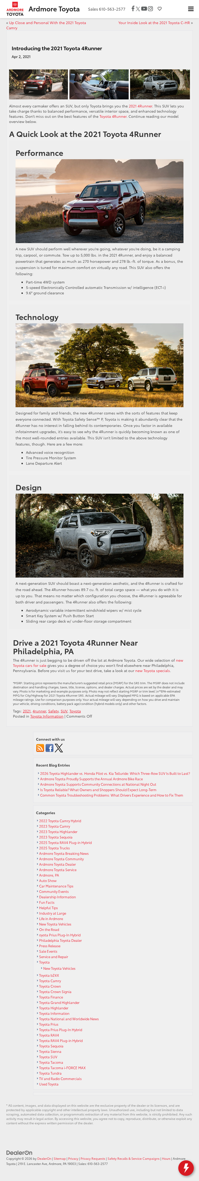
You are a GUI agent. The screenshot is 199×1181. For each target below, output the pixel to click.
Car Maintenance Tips (56, 886)
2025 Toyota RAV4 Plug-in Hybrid (65, 842)
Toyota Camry (50, 980)
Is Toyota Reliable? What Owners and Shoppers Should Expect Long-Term (98, 789)
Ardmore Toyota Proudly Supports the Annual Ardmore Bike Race (91, 778)
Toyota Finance (51, 997)
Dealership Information (57, 896)
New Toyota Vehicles (55, 924)
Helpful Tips (48, 907)
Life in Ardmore (51, 918)
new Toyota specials (152, 670)
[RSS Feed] (40, 747)
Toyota (75, 710)
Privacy (73, 1158)
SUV (64, 710)
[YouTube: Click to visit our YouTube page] (144, 8)
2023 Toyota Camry (54, 826)
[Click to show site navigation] (190, 9)
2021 (27, 710)
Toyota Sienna (50, 1051)
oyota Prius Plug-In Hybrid (60, 934)
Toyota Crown (50, 986)
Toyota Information (46, 716)
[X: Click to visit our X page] (138, 8)
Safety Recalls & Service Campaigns (134, 1158)
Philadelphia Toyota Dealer (60, 940)
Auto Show (47, 880)
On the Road (49, 929)
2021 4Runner (140, 105)
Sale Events (48, 951)
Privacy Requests (93, 1158)
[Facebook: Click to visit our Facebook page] (133, 8)
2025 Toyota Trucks (54, 847)
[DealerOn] (19, 1152)
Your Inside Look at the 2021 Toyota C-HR (154, 22)
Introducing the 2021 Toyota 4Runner (57, 48)
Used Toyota (49, 1084)
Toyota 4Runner (113, 116)
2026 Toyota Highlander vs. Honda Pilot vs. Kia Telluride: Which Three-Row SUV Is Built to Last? (115, 773)
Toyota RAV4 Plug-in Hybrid (61, 1040)
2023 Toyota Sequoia (56, 837)
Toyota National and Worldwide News (69, 1018)
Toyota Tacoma (51, 1062)
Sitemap (60, 1158)
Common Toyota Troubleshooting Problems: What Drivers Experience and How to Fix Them (112, 795)
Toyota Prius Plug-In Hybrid (60, 1029)
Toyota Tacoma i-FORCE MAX (62, 1067)
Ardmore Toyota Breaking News (64, 853)
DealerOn (44, 1158)
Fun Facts (46, 902)
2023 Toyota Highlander (58, 831)
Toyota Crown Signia (55, 991)
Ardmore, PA (49, 875)
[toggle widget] (186, 1168)
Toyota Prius (48, 1024)
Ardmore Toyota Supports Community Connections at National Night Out (98, 784)
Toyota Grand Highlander (59, 1002)
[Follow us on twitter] (59, 747)
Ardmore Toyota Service (57, 869)
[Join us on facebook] (49, 747)
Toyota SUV (48, 1056)
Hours (166, 1158)
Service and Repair (53, 956)
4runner (39, 710)
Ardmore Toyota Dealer (57, 864)
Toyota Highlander (53, 1007)
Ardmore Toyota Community (61, 858)
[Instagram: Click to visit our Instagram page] (150, 8)
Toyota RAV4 (49, 1035)
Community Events (54, 891)
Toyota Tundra (50, 1073)
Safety (53, 710)
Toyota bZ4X (49, 975)
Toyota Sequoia (51, 1046)
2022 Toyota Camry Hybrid (60, 820)
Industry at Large (52, 913)
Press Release (49, 945)
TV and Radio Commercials (60, 1078)
